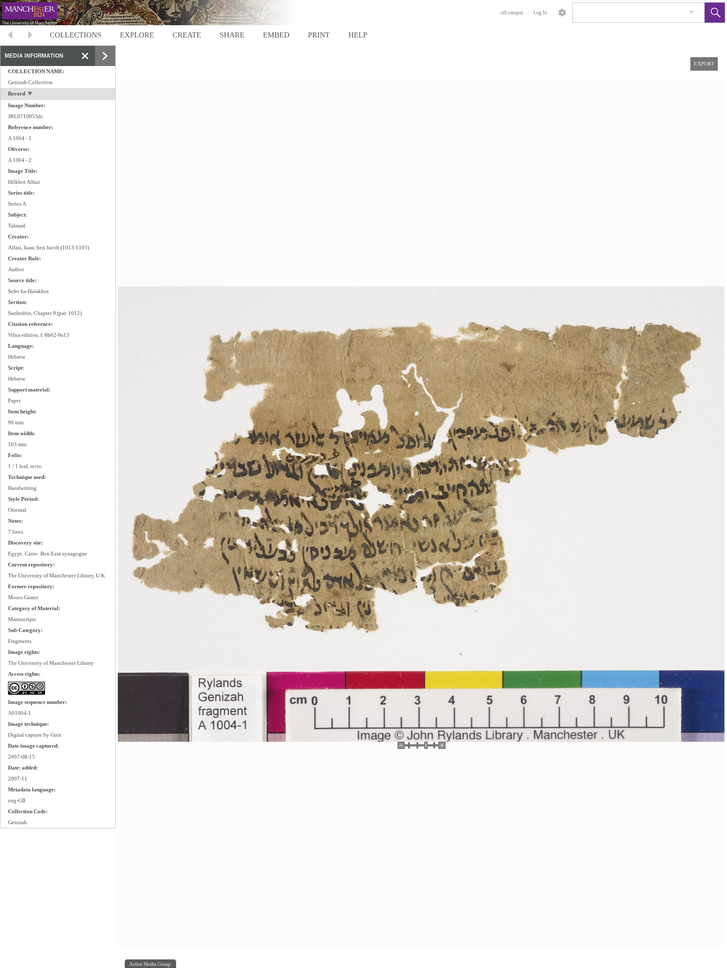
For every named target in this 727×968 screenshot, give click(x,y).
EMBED (276, 35)
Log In (540, 13)
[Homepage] (158, 12)
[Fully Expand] (105, 56)
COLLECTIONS (75, 35)
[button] (715, 13)
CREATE (186, 35)
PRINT (319, 35)
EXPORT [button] (704, 64)
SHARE (232, 35)
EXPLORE (137, 35)
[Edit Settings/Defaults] (562, 13)
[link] (691, 12)
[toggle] (30, 94)
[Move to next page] (30, 36)
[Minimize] (85, 56)
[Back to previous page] (10, 36)
